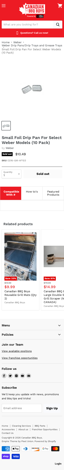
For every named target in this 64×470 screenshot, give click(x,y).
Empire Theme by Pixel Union (17, 441)
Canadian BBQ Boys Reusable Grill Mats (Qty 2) (20, 295)
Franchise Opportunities (45, 429)
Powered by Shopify (45, 441)
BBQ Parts (40, 426)
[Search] (57, 24)
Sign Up (52, 408)
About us (23, 429)
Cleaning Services (21, 426)
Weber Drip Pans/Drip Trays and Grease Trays (32, 45)
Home (6, 42)
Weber (17, 42)
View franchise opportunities (20, 357)
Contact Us (7, 433)
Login (58, 463)
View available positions (17, 351)
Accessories (8, 429)
